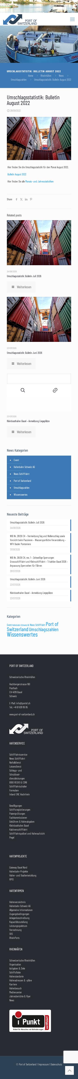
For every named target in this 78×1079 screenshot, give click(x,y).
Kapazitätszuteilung (18, 922)
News (61, 75)
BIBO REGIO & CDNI (18, 782)
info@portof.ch (23, 703)
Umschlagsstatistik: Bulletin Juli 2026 (24, 276)
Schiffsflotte (15, 972)
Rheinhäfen (46, 75)
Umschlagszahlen (19, 79)
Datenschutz (56, 1064)
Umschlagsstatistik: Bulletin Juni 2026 (24, 352)
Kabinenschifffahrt (18, 829)
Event (16, 460)
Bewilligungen (15, 805)
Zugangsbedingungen (19, 914)
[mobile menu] (72, 19)
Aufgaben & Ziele (17, 968)
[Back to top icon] (69, 1070)
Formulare (14, 790)
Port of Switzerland (22, 480)
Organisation (15, 964)
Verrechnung (15, 930)
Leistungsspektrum (18, 926)
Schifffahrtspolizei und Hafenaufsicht (27, 833)
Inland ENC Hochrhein (19, 794)
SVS (11, 934)
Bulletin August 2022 (16, 174)
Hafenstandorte (16, 976)
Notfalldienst (15, 762)
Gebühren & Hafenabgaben (22, 821)
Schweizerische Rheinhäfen (22, 960)
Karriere (13, 984)
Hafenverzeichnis (17, 902)
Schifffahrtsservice (18, 754)
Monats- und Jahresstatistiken (39, 181)
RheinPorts (14, 937)
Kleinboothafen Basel (19, 825)
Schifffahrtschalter (18, 786)
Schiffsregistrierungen (19, 809)
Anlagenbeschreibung (19, 918)
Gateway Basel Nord (18, 867)
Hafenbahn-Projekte (18, 871)
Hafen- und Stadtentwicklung (22, 875)
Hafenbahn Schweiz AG (24, 467)
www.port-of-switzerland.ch (22, 714)
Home (30, 75)
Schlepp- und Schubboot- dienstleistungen (17, 774)
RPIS (11, 879)
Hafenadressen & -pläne (20, 980)
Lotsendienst (15, 766)
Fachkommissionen (18, 817)
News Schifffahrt (21, 474)
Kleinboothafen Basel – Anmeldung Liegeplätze (28, 421)
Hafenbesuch (15, 988)
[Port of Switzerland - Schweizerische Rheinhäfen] (20, 19)
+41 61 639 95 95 (21, 707)
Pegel (11, 837)
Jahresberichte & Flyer (20, 996)
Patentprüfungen (17, 813)
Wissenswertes (20, 494)
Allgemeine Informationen (21, 910)
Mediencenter (15, 992)
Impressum (43, 1064)
